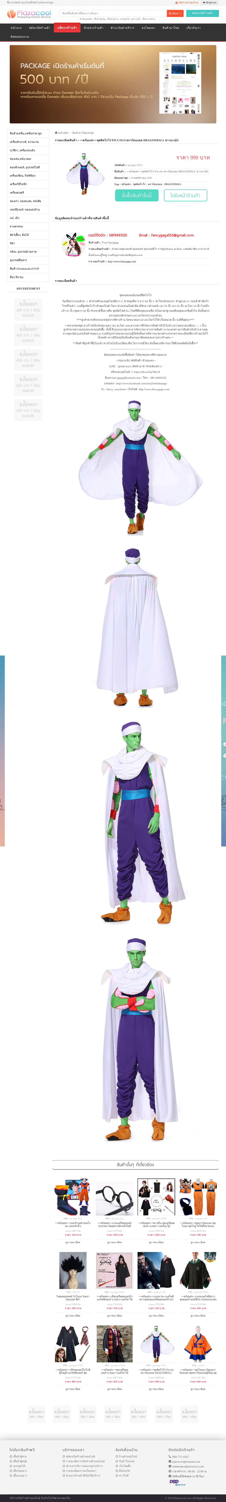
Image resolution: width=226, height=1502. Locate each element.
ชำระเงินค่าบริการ (122, 27)
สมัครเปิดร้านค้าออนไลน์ (80, 1456)
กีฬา (12, 243)
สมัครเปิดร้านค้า (202, 12)
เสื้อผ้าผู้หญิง (100, 19)
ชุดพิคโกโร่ (139, 184)
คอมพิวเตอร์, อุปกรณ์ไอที (25, 167)
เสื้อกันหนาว (20, 1470)
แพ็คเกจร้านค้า (67, 27)
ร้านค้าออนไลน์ (128, 1456)
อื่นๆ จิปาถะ (17, 277)
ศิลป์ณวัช (124, 1470)
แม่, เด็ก (14, 218)
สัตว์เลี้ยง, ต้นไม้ (19, 235)
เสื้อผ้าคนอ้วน (148, 19)
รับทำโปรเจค (126, 1461)
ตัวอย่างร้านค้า (93, 27)
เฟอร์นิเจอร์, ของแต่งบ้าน (25, 209)
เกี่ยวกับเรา (193, 27)
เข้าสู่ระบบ (210, 2)
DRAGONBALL (173, 184)
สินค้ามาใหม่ (170, 27)
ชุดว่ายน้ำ (136, 19)
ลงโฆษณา (148, 27)
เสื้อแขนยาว (20, 1475)
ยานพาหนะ (16, 226)
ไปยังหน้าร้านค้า (185, 195)
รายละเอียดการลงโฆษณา (81, 1470)
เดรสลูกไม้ (125, 19)
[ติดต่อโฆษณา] (28, 309)
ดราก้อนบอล (155, 184)
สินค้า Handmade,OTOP (24, 268)
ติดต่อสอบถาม (20, 36)
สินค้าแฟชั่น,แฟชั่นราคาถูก (26, 133)
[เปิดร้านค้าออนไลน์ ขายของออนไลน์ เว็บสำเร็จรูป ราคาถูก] (113, 84)
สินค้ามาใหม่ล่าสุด (83, 133)
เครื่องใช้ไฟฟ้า (18, 184)
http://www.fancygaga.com (122, 261)
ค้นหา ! (176, 13)
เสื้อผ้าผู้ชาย (112, 19)
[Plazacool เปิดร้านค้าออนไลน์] (29, 13)
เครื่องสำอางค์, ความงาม (24, 142)
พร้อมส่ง (126, 184)
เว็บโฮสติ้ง (125, 1466)
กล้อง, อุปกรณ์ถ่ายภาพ (23, 251)
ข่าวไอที (124, 1475)
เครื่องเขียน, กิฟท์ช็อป (22, 175)
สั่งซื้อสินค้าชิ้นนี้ (136, 195)
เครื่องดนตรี (17, 192)
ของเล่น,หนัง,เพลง (20, 159)
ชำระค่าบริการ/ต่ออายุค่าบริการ (84, 1466)
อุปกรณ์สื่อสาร (18, 260)
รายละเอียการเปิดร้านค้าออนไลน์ (85, 1461)
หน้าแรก (16, 27)
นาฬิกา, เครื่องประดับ (22, 150)
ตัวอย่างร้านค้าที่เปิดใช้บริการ (83, 1475)
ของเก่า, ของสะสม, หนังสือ (25, 201)
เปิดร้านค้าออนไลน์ (188, 2)
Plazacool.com (182, 1498)
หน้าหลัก (62, 133)
